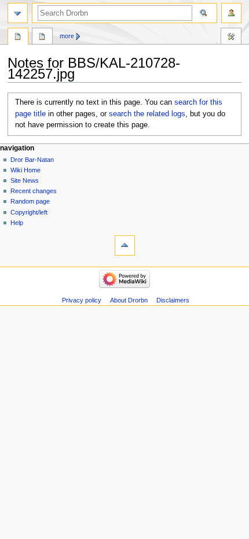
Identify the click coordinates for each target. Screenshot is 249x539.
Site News (24, 180)
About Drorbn (129, 300)
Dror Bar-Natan (32, 159)
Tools (231, 37)
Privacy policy (81, 300)
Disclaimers (172, 300)
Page (18, 37)
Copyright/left (28, 212)
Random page (30, 201)
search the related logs (147, 114)
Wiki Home (25, 170)
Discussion (42, 37)
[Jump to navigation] (18, 13)
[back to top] (125, 245)
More (67, 35)
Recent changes (33, 190)
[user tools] (231, 13)
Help (16, 222)
